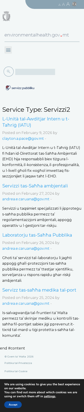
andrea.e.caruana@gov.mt (26, 199)
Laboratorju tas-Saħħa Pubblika (37, 235)
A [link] (59, 5)
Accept (13, 404)
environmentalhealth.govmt (36, 35)
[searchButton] (9, 72)
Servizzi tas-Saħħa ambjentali (35, 186)
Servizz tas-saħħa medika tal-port (39, 290)
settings (49, 396)
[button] (8, 50)
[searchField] (35, 72)
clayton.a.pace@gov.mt (23, 138)
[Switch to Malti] (75, 4)
